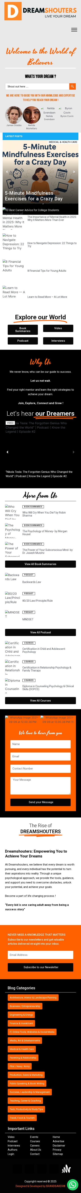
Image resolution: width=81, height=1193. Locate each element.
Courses (35, 1141)
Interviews (14, 1145)
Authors (12, 1149)
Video (11, 1136)
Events (34, 1136)
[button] (7, 172)
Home (56, 1136)
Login (11, 1153)
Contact (35, 1153)
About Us (35, 1149)
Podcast (13, 1141)
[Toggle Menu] (74, 29)
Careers (35, 1145)
